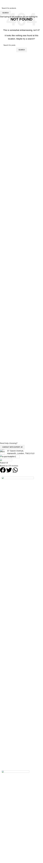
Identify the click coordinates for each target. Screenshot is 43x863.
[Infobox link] (20, 452)
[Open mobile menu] (40, 2)
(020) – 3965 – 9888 (21, 6)
